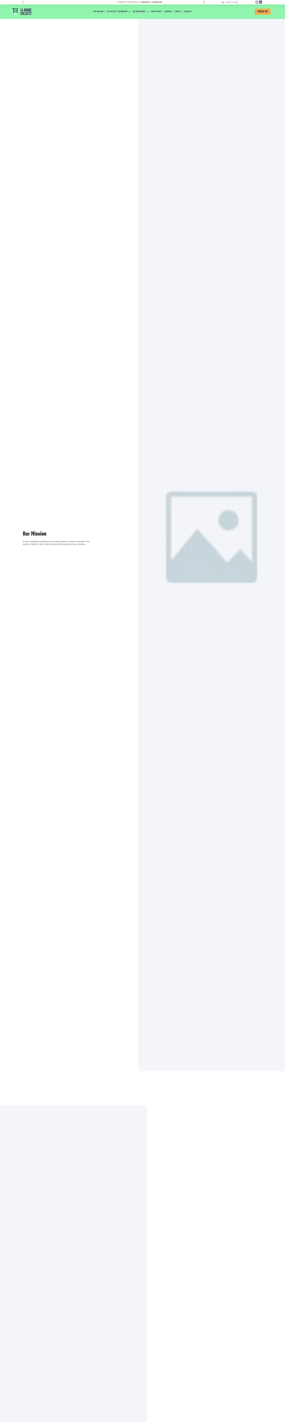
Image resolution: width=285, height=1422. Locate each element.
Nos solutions (99, 12)
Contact (178, 12)
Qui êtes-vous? (156, 12)
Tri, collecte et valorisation (117, 12)
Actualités (187, 12)
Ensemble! (168, 12)
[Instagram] (257, 2)
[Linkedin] (260, 2)
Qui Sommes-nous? (139, 12)
